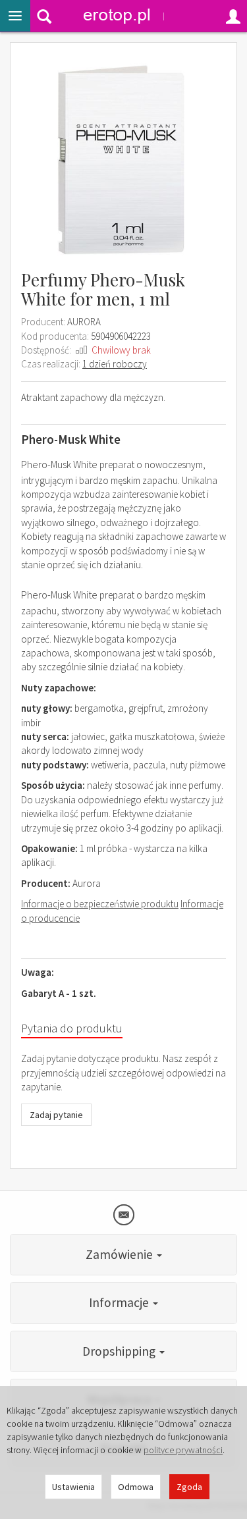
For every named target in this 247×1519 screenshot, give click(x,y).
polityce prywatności (183, 1450)
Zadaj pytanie (56, 1115)
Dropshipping (120, 1351)
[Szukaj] (44, 16)
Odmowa (135, 1487)
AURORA (84, 321)
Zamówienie (120, 1254)
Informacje (120, 1302)
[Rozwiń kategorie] (15, 16)
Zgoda (189, 1487)
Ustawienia (73, 1487)
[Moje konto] (233, 16)
